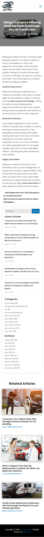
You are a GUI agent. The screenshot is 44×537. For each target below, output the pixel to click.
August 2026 (9, 340)
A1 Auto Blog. (26, 529)
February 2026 (10, 358)
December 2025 (11, 365)
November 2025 (11, 368)
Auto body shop (11, 316)
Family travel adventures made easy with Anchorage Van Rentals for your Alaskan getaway (20, 505)
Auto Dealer (9, 319)
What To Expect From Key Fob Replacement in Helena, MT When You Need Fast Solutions (21, 468)
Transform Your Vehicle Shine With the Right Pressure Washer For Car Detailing (19, 421)
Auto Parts (9, 331)
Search (35, 211)
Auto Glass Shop (11, 325)
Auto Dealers (10, 322)
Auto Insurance (10, 328)
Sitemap (26, 532)
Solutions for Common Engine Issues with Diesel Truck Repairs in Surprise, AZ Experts (22, 286)
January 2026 (10, 362)
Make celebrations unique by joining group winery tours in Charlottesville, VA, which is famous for (22, 238)
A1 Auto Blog (9, 303)
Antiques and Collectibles (14, 306)
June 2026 (9, 346)
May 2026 (8, 349)
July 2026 (8, 343)
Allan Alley (13, 34)
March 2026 (9, 355)
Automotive (32, 34)
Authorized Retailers (12, 312)
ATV (6, 309)
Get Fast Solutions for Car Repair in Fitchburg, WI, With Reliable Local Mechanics (19, 255)
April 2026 (8, 352)
